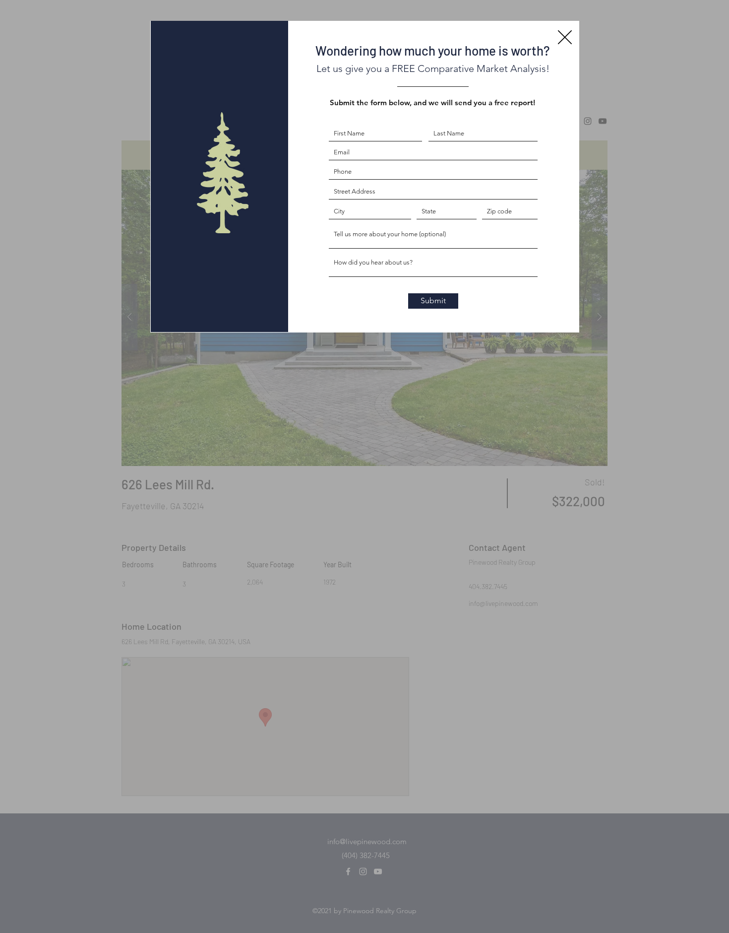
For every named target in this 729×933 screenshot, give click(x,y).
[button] (564, 37)
